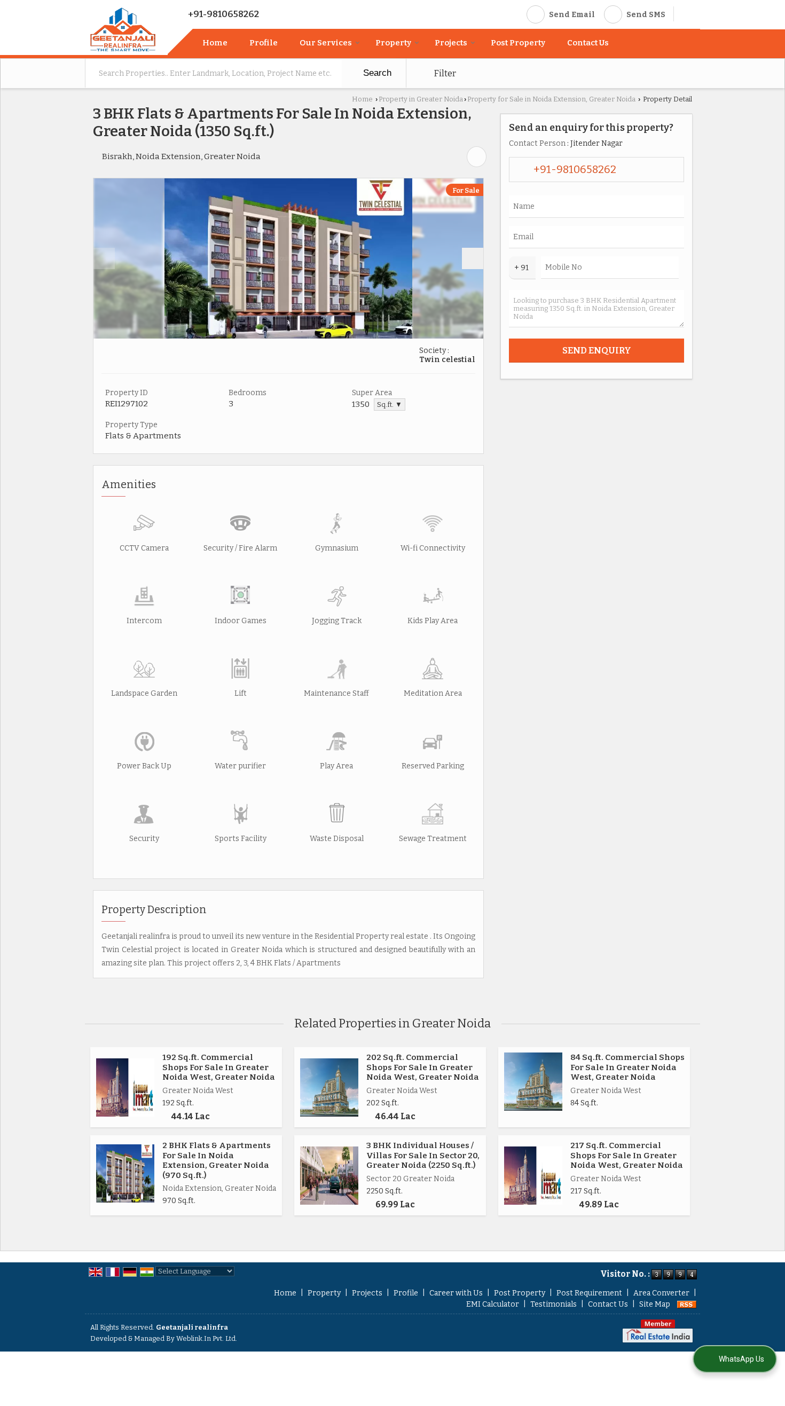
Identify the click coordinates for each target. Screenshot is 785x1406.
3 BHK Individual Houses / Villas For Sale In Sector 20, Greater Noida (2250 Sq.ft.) (423, 1155)
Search (375, 73)
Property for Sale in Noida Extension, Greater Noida (551, 99)
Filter (444, 73)
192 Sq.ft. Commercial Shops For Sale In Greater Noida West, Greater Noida (218, 1067)
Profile (263, 43)
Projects (451, 43)
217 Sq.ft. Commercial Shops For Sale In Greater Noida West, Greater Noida (626, 1155)
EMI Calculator (492, 1304)
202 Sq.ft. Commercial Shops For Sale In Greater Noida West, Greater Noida (422, 1067)
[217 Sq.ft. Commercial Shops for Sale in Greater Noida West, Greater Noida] (533, 1175)
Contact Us (588, 43)
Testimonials (553, 1304)
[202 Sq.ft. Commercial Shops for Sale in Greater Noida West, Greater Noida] (329, 1087)
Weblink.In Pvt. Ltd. (206, 1338)
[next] (472, 258)
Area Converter (661, 1293)
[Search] (686, 13)
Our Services (326, 43)
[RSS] (686, 1304)
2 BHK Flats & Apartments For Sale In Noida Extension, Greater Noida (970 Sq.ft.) (216, 1160)
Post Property (518, 43)
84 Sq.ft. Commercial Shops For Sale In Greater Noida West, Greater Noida (627, 1067)
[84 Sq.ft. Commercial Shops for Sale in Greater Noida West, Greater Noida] (533, 1081)
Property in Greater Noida (421, 99)
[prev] (104, 258)
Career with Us (456, 1293)
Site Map (654, 1304)
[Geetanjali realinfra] (122, 29)
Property (393, 43)
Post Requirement (589, 1293)
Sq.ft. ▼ (389, 404)
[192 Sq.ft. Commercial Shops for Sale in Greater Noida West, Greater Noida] (125, 1087)
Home (214, 43)
